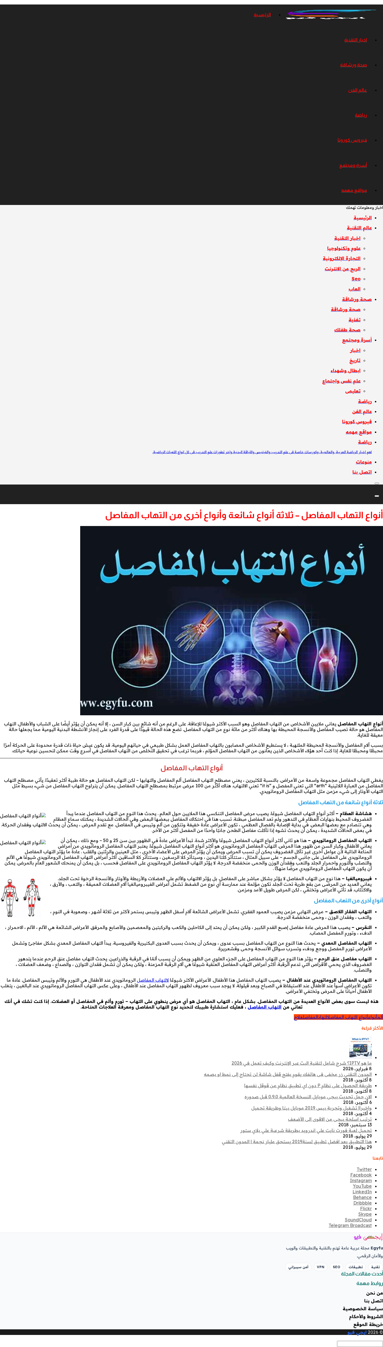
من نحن (374, 1293)
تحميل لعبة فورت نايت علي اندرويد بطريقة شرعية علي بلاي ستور (306, 1130)
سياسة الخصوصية (363, 1308)
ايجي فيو (357, 1332)
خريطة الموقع (368, 1324)
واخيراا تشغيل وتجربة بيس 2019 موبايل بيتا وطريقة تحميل (311, 1108)
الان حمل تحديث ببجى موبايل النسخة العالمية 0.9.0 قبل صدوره (308, 1096)
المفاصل (311, 1017)
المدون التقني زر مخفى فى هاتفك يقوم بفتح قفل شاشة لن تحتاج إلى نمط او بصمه (288, 1074)
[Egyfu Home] (360, 1237)
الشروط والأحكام (366, 1316)
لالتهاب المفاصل (153, 980)
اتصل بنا (373, 1301)
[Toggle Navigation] (377, 483)
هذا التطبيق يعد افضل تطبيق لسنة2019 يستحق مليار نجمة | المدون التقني (297, 1141)
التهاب (323, 1017)
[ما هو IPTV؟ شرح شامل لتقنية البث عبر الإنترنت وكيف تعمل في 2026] (360, 1057)
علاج (298, 1017)
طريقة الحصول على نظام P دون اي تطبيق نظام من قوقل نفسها (308, 1085)
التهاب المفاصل (265, 1007)
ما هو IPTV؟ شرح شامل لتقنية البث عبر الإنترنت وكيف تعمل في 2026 (302, 1063)
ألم (380, 1017)
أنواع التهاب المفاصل (347, 1017)
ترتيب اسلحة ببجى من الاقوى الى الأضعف (330, 1119)
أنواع (372, 1017)
